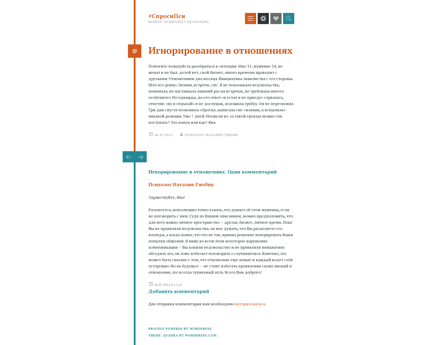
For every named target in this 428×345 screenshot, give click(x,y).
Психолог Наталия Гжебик (211, 135)
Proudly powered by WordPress (180, 328)
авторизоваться (250, 303)
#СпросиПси (166, 16)
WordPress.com (201, 335)
